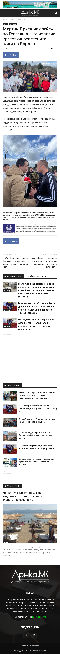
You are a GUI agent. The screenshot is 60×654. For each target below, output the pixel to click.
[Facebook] (26, 635)
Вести (12, 20)
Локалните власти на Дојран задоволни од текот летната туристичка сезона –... (22, 496)
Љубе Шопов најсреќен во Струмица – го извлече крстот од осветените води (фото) (16, 262)
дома (5, 20)
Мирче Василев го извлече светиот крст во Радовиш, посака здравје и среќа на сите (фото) (44, 262)
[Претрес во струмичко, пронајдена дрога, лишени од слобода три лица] (10, 449)
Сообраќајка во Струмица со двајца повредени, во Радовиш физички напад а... (38, 408)
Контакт (24, 646)
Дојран (6, 542)
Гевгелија (21, 20)
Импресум (34, 646)
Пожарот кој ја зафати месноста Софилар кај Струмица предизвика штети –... (35, 435)
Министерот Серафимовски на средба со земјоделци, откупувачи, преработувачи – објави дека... (37, 395)
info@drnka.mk (39, 616)
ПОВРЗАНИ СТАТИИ (13, 276)
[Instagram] (34, 635)
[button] (56, 13)
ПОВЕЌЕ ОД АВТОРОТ (36, 276)
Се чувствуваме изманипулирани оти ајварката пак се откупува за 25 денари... (36, 462)
